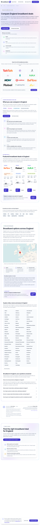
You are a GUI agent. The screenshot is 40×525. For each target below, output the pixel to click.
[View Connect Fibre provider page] (32, 85)
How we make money (34, 410)
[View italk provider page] (32, 75)
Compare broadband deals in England (11, 439)
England (17, 5)
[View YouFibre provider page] (32, 71)
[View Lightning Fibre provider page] (20, 85)
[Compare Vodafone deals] (20, 80)
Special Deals (14, 1)
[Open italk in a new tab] (30, 168)
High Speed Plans (28, 1)
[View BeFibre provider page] (32, 80)
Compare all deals (33, 197)
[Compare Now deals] (8, 80)
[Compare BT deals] (20, 71)
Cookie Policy (17, 521)
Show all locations (7, 368)
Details (11, 190)
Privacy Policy (6, 522)
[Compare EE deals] (20, 75)
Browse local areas (15, 28)
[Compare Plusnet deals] (8, 75)
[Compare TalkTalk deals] (8, 71)
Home (4, 5)
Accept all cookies (33, 520)
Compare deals (5, 28)
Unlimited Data (20, 1)
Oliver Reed (13, 406)
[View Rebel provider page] (8, 85)
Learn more (26, 520)
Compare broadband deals (11, 5)
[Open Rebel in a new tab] (19, 168)
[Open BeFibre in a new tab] (7, 168)
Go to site (6, 190)
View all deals (33, 89)
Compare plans (35, 1)
